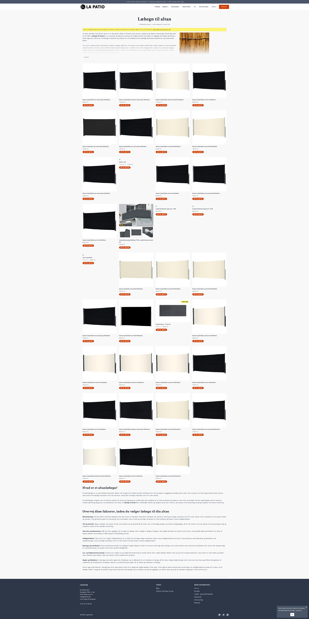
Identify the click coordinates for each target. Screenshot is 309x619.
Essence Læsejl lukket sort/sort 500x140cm (204, 382)
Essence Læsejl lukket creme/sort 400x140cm (131, 382)
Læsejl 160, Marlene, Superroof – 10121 (166, 209)
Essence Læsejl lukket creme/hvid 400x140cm (168, 476)
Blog (157, 588)
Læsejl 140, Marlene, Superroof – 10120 (202, 209)
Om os (196, 588)
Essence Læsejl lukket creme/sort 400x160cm (204, 336)
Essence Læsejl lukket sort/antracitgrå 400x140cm (96, 193)
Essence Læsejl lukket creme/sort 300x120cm (95, 382)
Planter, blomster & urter (165, 591)
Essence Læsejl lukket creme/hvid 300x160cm (168, 289)
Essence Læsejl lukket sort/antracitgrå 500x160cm (206, 193)
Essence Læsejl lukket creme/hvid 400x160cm (168, 146)
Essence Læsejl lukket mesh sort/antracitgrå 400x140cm (134, 429)
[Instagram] (227, 614)
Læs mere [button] (299, 610)
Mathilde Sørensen (146, 24)
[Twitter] (223, 614)
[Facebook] (219, 614)
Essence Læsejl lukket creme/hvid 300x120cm (204, 289)
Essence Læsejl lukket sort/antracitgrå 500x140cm (206, 429)
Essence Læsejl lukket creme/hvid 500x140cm (168, 429)
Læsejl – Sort (122, 162)
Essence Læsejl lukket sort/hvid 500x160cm (131, 336)
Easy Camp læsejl (87, 257)
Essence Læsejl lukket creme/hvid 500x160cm (204, 146)
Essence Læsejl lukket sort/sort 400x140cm (130, 476)
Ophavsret (197, 597)
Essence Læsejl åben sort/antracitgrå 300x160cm (96, 146)
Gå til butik (88, 105)
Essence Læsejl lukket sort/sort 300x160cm (167, 193)
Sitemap (197, 603)
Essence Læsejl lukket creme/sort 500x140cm (168, 382)
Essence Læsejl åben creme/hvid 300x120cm (131, 289)
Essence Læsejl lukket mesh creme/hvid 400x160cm (170, 100)
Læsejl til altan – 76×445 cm (163, 324)
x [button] (306, 607)
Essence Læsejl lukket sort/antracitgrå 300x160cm (96, 336)
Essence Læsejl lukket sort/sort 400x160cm (204, 100)
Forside (157, 7)
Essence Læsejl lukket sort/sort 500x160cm (94, 429)
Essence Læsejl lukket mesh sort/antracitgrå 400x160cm (134, 100)
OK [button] (292, 614)
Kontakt (197, 591)
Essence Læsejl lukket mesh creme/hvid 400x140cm (97, 476)
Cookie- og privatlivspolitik (203, 594)
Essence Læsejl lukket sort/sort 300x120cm (94, 240)
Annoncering (198, 600)
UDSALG (224, 7)
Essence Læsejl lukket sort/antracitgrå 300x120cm (132, 146)
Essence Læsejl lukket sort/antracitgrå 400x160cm (96, 100)
